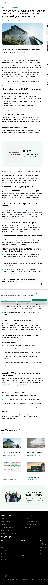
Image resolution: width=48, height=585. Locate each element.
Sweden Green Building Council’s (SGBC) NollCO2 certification (18, 60)
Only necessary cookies (9, 300)
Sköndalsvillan (15, 190)
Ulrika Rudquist (4, 20)
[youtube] (5, 537)
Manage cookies (23, 300)
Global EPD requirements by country (11, 476)
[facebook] (10, 537)
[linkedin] (2, 537)
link (33, 295)
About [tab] (39, 287)
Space (19, 227)
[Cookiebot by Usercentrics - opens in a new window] (41, 284)
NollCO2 (19, 20)
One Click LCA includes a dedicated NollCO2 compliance (16, 345)
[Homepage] (4, 2)
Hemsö (37, 190)
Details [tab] (24, 287)
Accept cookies (39, 300)
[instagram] (7, 537)
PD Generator (35, 382)
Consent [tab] (8, 287)
